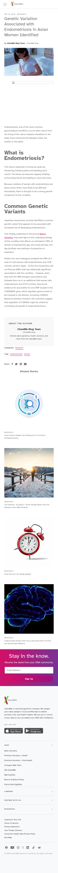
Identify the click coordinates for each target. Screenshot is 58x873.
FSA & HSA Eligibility (13, 784)
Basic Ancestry (10, 751)
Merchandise (9, 775)
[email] (25, 364)
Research (19, 348)
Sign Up (29, 679)
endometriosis (16, 354)
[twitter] (16, 364)
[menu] (6, 4)
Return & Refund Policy (14, 779)
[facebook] (12, 364)
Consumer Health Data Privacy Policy (19, 834)
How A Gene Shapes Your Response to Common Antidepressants (24, 436)
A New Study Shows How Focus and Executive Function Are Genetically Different (27, 642)
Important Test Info (12, 819)
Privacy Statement (12, 827)
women (27, 354)
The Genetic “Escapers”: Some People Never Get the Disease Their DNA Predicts (26, 506)
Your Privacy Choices (13, 830)
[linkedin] (21, 364)
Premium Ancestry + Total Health (18, 760)
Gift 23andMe (10, 770)
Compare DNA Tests (12, 765)
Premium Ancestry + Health (16, 755)
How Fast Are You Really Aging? (17, 574)
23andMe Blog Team (16, 43)
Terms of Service (11, 823)
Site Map (8, 837)
